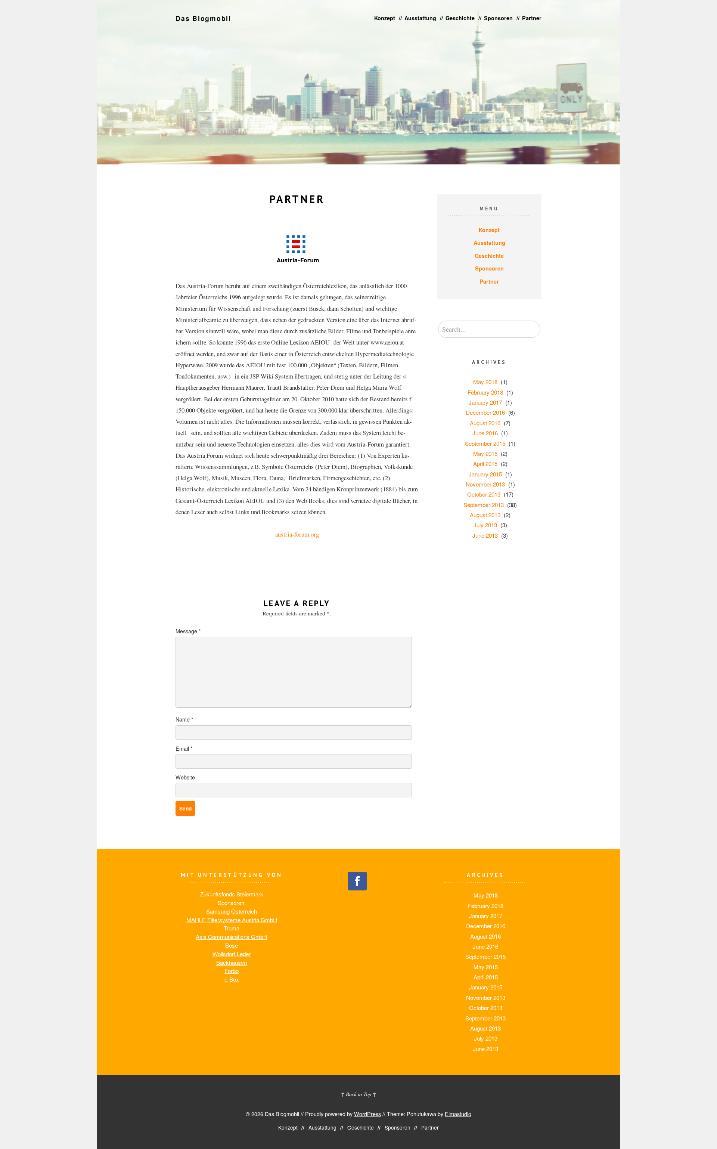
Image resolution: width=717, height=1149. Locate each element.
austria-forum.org (297, 534)
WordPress (367, 1114)
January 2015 (485, 474)
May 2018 (485, 382)
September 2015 (485, 443)
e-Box (231, 979)
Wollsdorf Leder (231, 954)
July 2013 (485, 525)
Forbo (231, 971)
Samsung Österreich (231, 911)
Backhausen (231, 962)
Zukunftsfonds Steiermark (231, 894)
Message (188, 631)
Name (184, 719)
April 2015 (485, 463)
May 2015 (485, 453)
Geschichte (460, 18)
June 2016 (485, 433)
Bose (231, 945)
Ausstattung (420, 18)
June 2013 (485, 535)
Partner (531, 18)
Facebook (357, 881)
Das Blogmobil (203, 18)
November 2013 (485, 484)
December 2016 (485, 412)
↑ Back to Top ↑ (358, 1094)
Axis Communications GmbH (231, 936)
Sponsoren (498, 18)
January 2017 (485, 402)
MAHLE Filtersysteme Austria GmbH (231, 920)
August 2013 (485, 515)
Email (184, 748)
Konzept (384, 18)
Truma (231, 928)
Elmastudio (458, 1114)
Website (185, 777)
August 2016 (485, 423)
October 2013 (483, 494)
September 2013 (483, 505)
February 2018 (485, 392)
